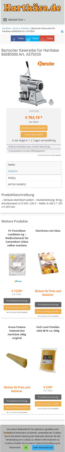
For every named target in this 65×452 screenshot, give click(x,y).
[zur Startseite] (32, 7)
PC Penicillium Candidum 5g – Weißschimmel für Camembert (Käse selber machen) (16, 238)
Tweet (35, 38)
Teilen (20, 38)
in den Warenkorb (33, 134)
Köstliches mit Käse (48, 230)
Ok (25, 447)
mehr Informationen (43, 447)
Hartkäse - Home (10, 28)
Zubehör (25, 28)
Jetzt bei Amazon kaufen (33, 127)
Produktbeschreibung (17, 300)
